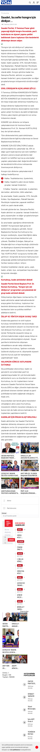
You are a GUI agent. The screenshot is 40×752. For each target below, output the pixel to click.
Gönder (4, 513)
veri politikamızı (15, 750)
